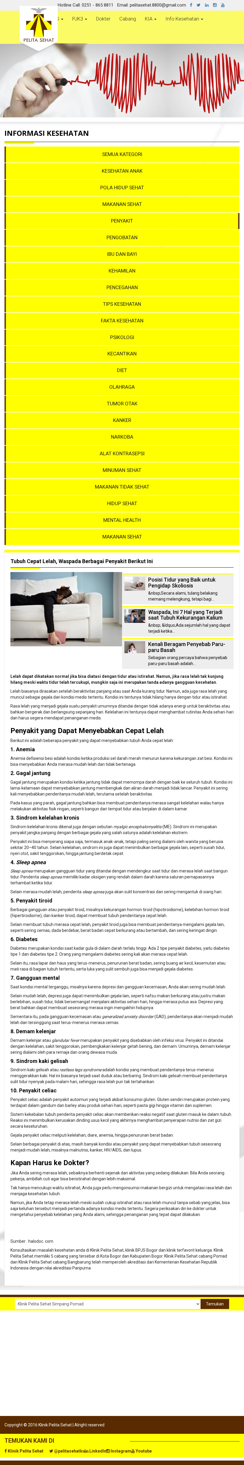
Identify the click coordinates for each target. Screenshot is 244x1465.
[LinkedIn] (209, 5)
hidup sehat (122, 503)
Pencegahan (122, 287)
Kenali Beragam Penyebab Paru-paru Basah (186, 647)
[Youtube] (225, 5)
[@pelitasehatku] (201, 5)
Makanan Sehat (122, 204)
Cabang (127, 19)
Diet (122, 370)
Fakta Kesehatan (122, 321)
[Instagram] (217, 5)
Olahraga (122, 387)
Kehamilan (122, 271)
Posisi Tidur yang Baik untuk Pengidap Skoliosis (181, 582)
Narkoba (122, 437)
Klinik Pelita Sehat (25, 1451)
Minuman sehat (122, 470)
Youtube (143, 1451)
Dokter (103, 19)
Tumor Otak (122, 404)
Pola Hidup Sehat (122, 187)
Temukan (215, 1304)
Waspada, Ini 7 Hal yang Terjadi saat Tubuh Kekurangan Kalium (185, 615)
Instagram (120, 1451)
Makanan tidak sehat (122, 487)
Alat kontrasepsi (122, 453)
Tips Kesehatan (122, 304)
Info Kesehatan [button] (182, 19)
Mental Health (122, 520)
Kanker (122, 420)
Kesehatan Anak (122, 171)
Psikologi (122, 337)
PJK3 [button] (78, 19)
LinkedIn (97, 1451)
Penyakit (122, 221)
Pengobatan (122, 237)
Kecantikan (122, 354)
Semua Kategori (122, 154)
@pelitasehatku (69, 1451)
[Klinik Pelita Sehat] (193, 5)
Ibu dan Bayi (122, 254)
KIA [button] (149, 19)
